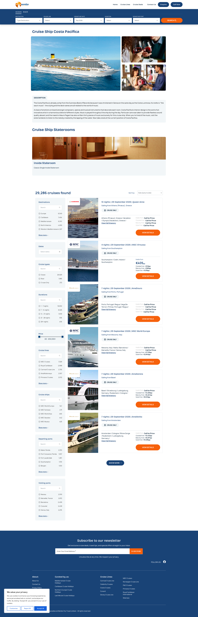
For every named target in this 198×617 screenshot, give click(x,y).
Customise (14, 608)
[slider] (39, 337)
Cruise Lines (125, 4)
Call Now (176, 4)
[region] (27, 601)
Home (115, 4)
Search (170, 20)
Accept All (40, 608)
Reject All (27, 608)
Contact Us (151, 4)
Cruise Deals (138, 4)
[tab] (39, 98)
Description (39, 98)
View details (148, 232)
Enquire (163, 4)
